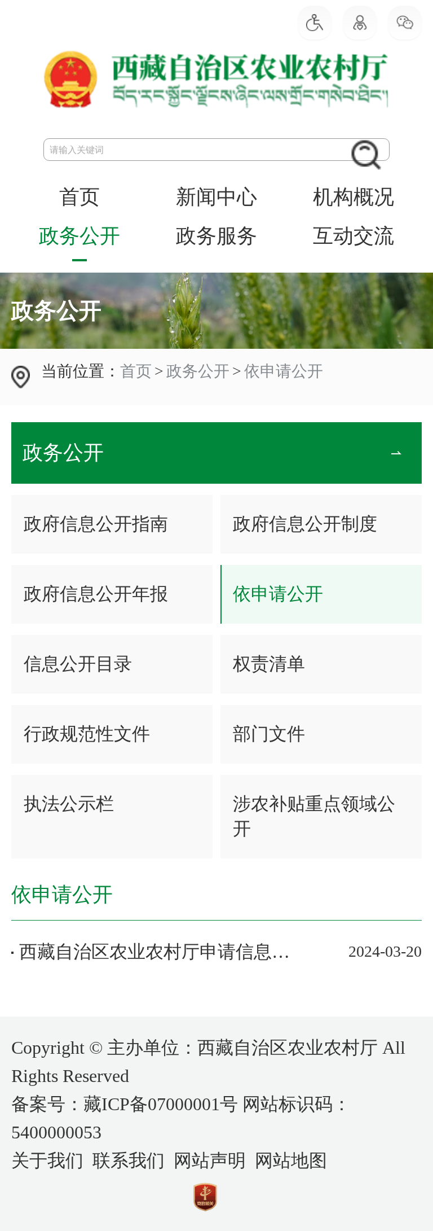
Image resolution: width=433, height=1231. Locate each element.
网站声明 (210, 1160)
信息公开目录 (78, 664)
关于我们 (47, 1160)
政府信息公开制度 (305, 524)
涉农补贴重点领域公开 (314, 816)
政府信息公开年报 (96, 594)
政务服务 (216, 236)
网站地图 (291, 1160)
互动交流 (353, 236)
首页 (79, 197)
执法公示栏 (69, 804)
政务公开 (79, 236)
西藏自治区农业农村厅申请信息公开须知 (154, 951)
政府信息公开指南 (96, 524)
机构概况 (353, 197)
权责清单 (269, 664)
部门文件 (269, 734)
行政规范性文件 (87, 734)
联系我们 (128, 1160)
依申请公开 (283, 371)
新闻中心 (216, 197)
